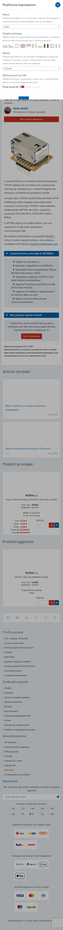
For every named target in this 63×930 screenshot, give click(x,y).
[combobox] (31, 26)
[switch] (22, 87)
